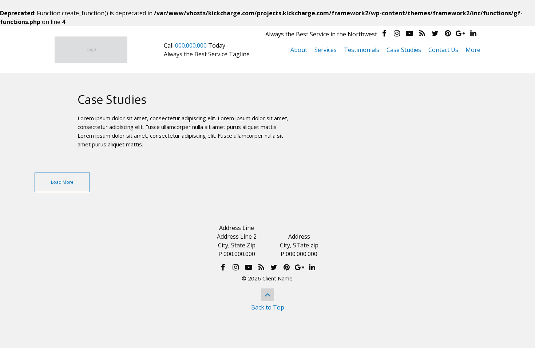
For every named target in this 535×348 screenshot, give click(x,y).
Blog (422, 33)
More (472, 50)
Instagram (396, 33)
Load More (62, 182)
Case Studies (404, 50)
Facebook (384, 33)
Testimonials (361, 50)
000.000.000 (191, 45)
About (298, 50)
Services (325, 50)
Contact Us (443, 50)
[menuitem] (299, 50)
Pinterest (447, 33)
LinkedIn (473, 33)
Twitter (434, 33)
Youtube (409, 33)
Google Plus (460, 33)
